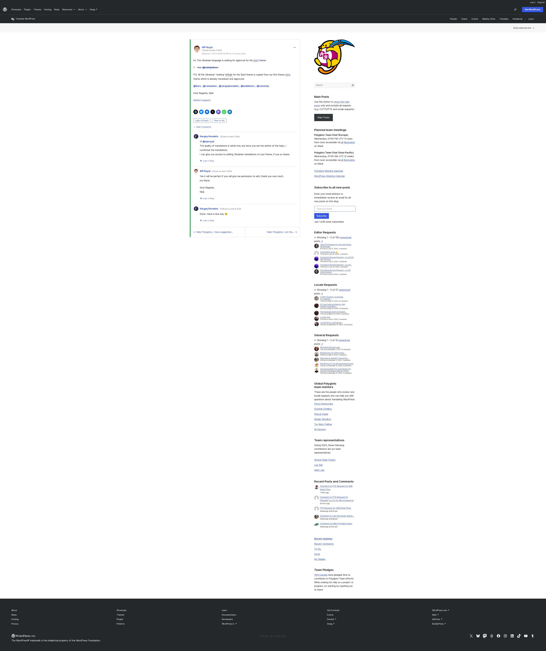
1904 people (320, 574)
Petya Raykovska (323, 403)
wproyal (208, 141)
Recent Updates (323, 538)
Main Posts (323, 117)
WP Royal (207, 47)
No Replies (319, 559)
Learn (224, 610)
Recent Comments (324, 543)
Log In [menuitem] (532, 2)
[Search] (352, 85)
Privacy (14, 624)
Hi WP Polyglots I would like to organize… (331, 298)
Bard (256, 60)
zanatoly (263, 86)
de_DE (220, 54)
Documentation (229, 615)
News (14, 615)
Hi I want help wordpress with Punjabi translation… (332, 305)
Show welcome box (522, 28)
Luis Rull (318, 465)
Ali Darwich (320, 429)
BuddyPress (439, 624)
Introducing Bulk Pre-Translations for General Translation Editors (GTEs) (335, 370)
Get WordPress (532, 9)
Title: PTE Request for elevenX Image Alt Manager (335, 246)
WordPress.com (440, 610)
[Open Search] (515, 10)
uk (230, 54)
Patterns (121, 624)
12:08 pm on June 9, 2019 (230, 209)
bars (197, 86)
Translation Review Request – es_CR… (336, 265)
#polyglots (349, 142)
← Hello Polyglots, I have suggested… (213, 232)
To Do (317, 549)
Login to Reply (202, 120)
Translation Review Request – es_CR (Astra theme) (335, 271)
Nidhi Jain (319, 470)
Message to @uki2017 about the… (334, 358)
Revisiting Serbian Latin (330, 347)
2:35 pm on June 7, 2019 (222, 171)
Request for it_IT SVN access (332, 353)
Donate (331, 619)
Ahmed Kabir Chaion (325, 459)
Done (317, 554)
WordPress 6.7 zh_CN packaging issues (336, 364)
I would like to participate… (331, 323)
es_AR (226, 54)
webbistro (248, 86)
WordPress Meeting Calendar (329, 176)
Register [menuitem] (541, 2)
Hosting (15, 619)
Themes (120, 615)
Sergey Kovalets (209, 136)
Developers (227, 619)
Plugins (120, 619)
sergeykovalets (229, 86)
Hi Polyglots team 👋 (329, 252)
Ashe (287, 74)
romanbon (210, 86)
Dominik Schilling (323, 408)
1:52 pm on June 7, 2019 (229, 137)
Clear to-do (219, 120)
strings (228, 74)
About (14, 610)
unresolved (345, 237)
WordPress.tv (229, 624)
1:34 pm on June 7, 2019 (212, 50)
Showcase (121, 610)
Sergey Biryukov (322, 419)
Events (330, 615)
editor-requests (202, 100)
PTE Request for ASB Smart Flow (335, 508)
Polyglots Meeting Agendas (328, 171)
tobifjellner (210, 67)
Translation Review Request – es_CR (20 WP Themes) (337, 258)
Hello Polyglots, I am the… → (282, 232)
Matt (435, 615)
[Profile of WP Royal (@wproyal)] (196, 49)
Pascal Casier (321, 414)
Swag (331, 624)
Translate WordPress (25, 19)
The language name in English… (333, 312)
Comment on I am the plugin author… (337, 516)
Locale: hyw (325, 317)
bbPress (437, 619)
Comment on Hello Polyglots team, (336, 523)
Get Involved (333, 610)
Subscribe (322, 216)
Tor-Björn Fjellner (323, 424)
